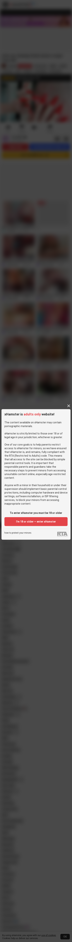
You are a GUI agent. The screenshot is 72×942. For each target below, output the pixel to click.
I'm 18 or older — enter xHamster (36, 521)
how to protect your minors (17, 533)
